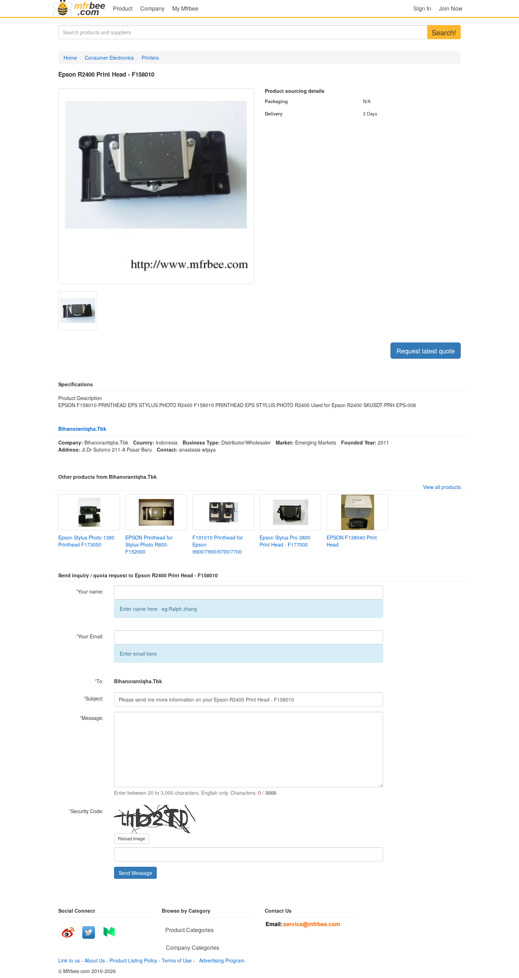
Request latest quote (425, 350)
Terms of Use (177, 960)
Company (152, 8)
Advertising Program (220, 960)
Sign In (422, 8)
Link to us (69, 960)
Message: (91, 717)
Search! (444, 32)
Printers (150, 57)
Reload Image (131, 838)
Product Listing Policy (133, 960)
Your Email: (89, 636)
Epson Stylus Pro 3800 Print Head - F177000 (285, 541)
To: (99, 681)
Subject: (93, 698)
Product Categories (189, 930)
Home (70, 57)
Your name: (89, 591)
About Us (94, 960)
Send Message (135, 872)
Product (122, 8)
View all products (442, 486)
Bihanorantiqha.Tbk (82, 428)
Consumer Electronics (109, 57)
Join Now (451, 8)
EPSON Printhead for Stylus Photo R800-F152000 (149, 544)
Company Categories (192, 947)
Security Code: (86, 811)
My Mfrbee (185, 8)
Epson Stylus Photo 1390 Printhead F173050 (86, 541)
